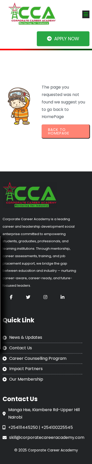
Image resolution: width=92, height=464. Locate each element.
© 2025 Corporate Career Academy (46, 450)
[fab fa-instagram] (45, 297)
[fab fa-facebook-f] (11, 297)
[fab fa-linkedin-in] (62, 297)
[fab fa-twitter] (28, 297)
